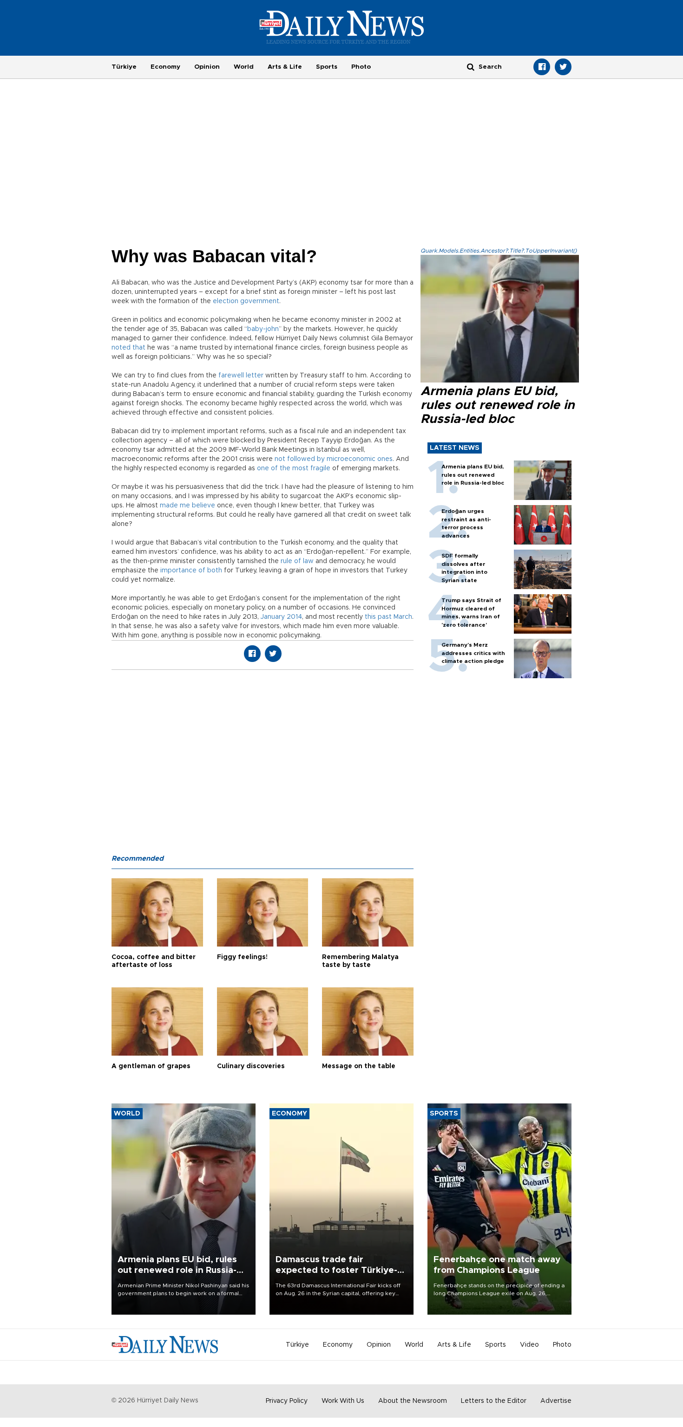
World (244, 67)
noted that (128, 347)
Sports (326, 67)
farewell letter (240, 375)
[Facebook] (541, 66)
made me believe (188, 505)
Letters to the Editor (493, 1401)
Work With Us (343, 1401)
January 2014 (280, 617)
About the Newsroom (412, 1401)
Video (529, 1345)
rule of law (297, 561)
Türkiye (124, 67)
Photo (361, 67)
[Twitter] (563, 66)
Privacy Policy (287, 1401)
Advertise (555, 1401)
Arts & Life (285, 67)
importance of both (191, 570)
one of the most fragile (293, 468)
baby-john (263, 329)
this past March (388, 617)
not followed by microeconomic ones (334, 459)
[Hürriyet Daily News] (341, 27)
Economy (165, 67)
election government (246, 301)
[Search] (470, 67)
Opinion (207, 67)
